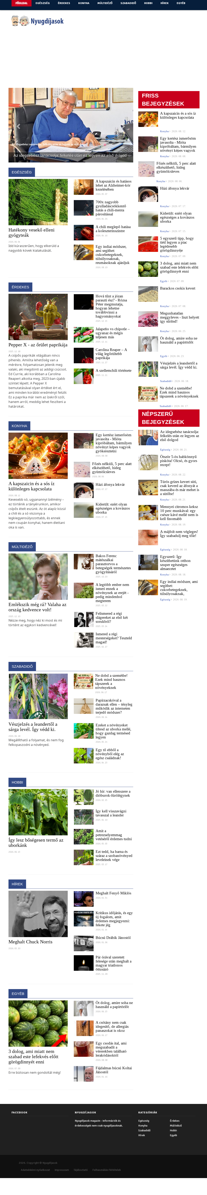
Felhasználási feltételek (106, 1181)
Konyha (83, 3)
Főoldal (21, 3)
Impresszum (62, 1181)
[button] (17, 131)
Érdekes (64, 3)
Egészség (43, 3)
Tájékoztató (81, 1181)
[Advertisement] (103, 59)
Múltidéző (104, 3)
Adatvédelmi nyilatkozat (35, 1181)
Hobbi (148, 3)
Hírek (165, 3)
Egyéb (181, 3)
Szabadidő (128, 3)
